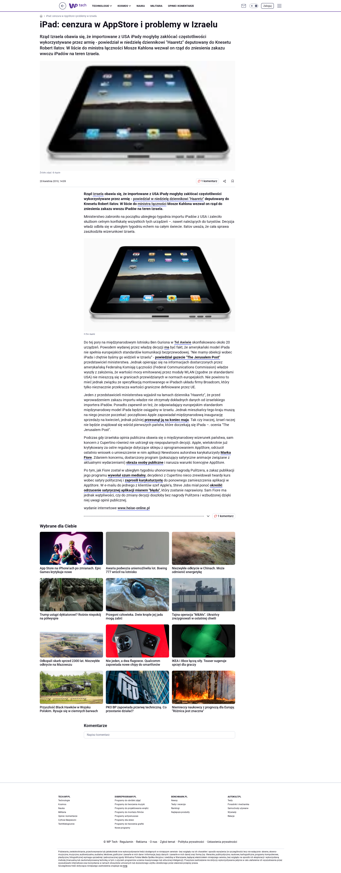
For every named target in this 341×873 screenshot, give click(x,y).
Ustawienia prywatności (221, 841)
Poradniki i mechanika (238, 804)
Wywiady (232, 812)
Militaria (156, 5)
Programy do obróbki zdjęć (128, 800)
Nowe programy (122, 828)
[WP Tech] (80, 6)
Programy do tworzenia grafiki (129, 824)
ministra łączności (152, 204)
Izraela (98, 194)
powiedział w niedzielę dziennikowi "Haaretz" (168, 199)
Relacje (231, 816)
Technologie (100, 5)
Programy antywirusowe (126, 816)
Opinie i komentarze (181, 5)
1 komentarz (209, 181)
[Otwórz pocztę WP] (244, 6)
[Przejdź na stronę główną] (62, 8)
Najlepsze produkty (180, 812)
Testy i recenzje (178, 804)
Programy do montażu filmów (129, 812)
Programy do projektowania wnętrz (131, 808)
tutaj (125, 866)
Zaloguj (267, 5)
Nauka (141, 5)
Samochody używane (238, 808)
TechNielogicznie (66, 824)
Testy (230, 800)
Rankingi (175, 808)
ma (166, 347)
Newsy (174, 800)
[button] (253, 6)
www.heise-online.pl (134, 508)
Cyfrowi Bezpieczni (67, 820)
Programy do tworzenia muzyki (130, 804)
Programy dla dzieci (124, 820)
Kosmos (123, 5)
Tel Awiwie (182, 342)
